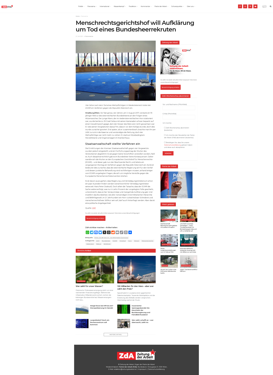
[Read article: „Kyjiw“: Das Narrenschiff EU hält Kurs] (188, 261)
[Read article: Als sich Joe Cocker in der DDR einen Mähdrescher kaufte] (169, 261)
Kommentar (145, 6)
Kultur (165, 265)
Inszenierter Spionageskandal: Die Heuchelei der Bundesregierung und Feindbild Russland (141, 310)
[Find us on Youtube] (255, 6)
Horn (130, 241)
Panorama (91, 6)
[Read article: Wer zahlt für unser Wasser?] (95, 269)
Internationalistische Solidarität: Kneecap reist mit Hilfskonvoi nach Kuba (188, 250)
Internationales (168, 220)
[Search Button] (270, 6)
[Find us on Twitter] (250, 6)
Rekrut (98, 244)
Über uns (190, 6)
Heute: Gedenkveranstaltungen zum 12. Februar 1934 (168, 250)
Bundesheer (106, 241)
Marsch (136, 241)
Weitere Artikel (116, 334)
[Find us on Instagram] (245, 6)
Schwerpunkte (176, 6)
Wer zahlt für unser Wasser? (89, 286)
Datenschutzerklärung (172, 145)
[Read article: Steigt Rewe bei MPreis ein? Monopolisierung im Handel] (82, 309)
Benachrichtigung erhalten (95, 218)
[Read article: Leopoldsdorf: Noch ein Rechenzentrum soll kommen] (82, 323)
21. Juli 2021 (79, 36)
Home (77, 16)
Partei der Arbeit (161, 6)
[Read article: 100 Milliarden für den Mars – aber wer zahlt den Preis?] (136, 269)
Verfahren (107, 244)
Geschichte (166, 244)
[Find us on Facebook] (240, 6)
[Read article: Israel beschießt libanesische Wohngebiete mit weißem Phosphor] (169, 216)
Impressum (142, 369)
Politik (80, 6)
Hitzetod (123, 241)
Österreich (90, 244)
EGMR (115, 241)
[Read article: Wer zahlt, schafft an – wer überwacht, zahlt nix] (123, 323)
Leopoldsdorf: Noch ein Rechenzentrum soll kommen (99, 322)
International (104, 6)
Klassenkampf (119, 6)
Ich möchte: (167, 123)
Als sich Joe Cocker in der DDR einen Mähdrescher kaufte (168, 271)
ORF (94, 208)
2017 (97, 241)
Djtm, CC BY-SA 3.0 (111, 237)
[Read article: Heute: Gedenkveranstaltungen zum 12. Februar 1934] (169, 240)
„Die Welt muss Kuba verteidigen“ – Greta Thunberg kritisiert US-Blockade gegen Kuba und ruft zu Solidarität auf (188, 227)
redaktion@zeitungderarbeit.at (125, 369)
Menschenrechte (147, 241)
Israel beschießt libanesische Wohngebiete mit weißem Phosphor (168, 225)
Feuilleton (132, 6)
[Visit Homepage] (12, 6)
